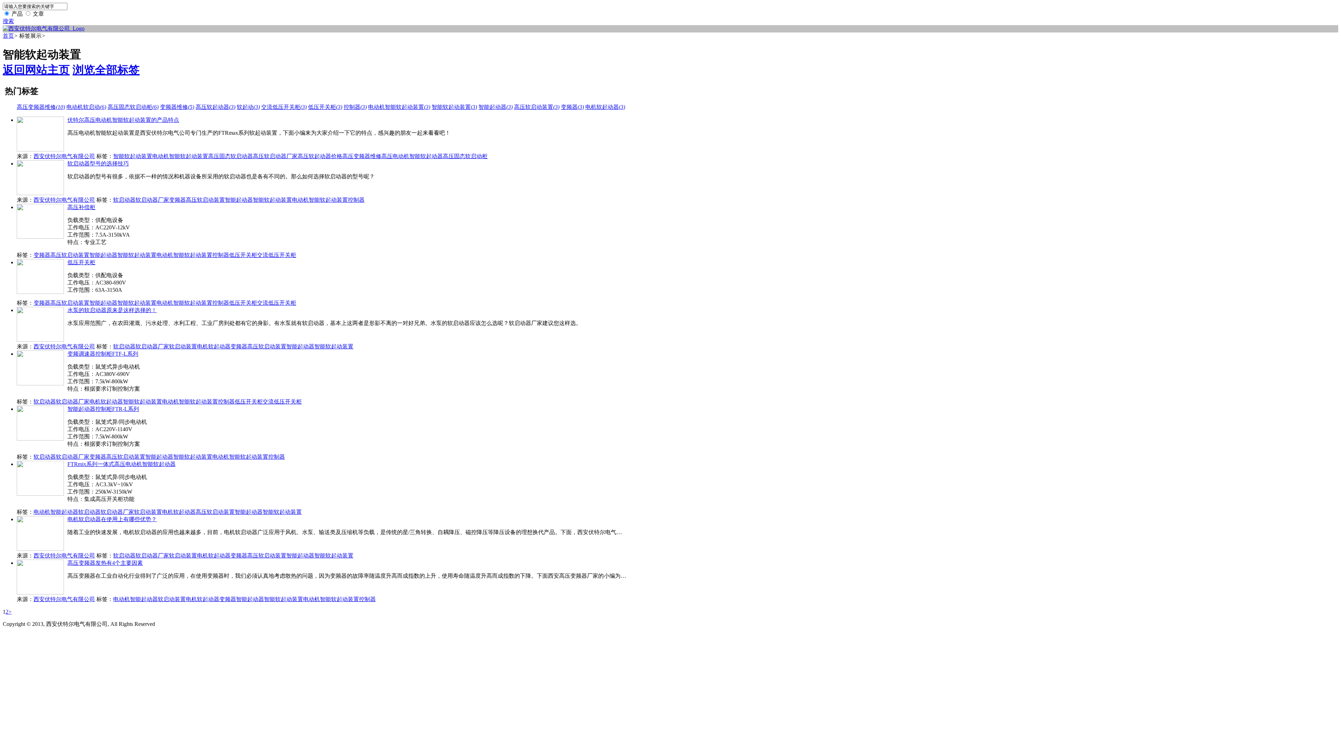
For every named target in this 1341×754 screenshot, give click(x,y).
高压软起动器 (215, 107)
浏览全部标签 (106, 70)
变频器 (572, 107)
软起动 (248, 107)
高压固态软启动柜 (133, 107)
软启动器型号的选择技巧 (98, 164)
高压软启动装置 (536, 107)
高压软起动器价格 (320, 156)
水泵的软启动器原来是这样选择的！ (112, 310)
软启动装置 (183, 346)
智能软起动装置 (454, 107)
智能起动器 (495, 107)
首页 (8, 36)
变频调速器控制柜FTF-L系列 (102, 354)
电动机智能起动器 (56, 512)
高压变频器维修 (41, 107)
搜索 (8, 21)
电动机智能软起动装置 (399, 107)
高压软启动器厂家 (275, 156)
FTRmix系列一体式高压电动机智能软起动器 (121, 464)
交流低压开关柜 (284, 107)
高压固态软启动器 (230, 156)
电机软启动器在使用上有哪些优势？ (112, 519)
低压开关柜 (325, 107)
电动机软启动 (86, 107)
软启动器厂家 (152, 200)
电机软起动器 (605, 107)
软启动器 (124, 200)
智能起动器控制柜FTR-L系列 (103, 409)
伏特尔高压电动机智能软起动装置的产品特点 (123, 120)
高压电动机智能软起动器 (412, 156)
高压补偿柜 (81, 207)
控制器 (355, 107)
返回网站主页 (36, 70)
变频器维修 (177, 107)
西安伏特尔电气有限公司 (64, 156)
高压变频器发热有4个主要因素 (105, 563)
